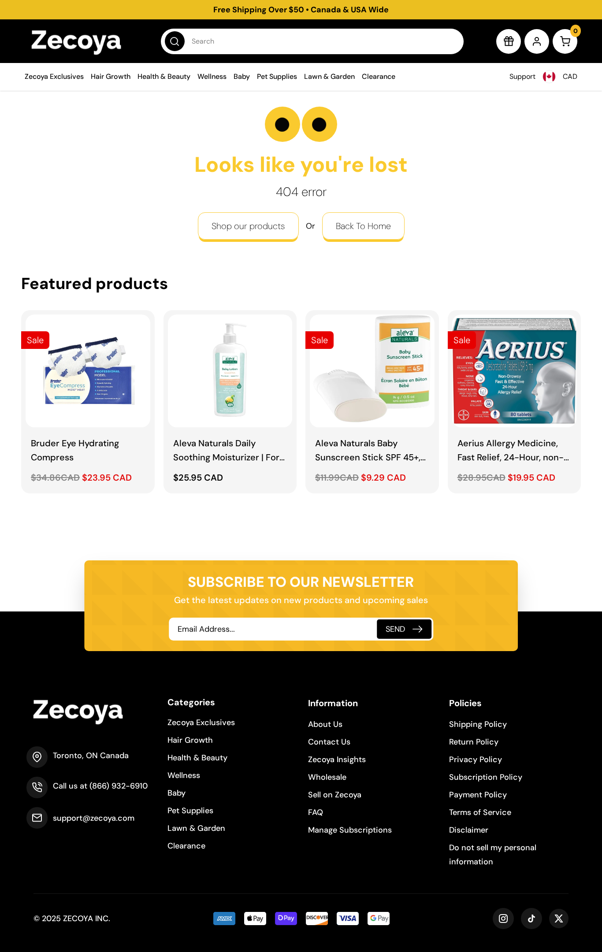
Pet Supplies (277, 76)
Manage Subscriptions (350, 830)
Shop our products (248, 226)
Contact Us (329, 742)
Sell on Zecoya (334, 794)
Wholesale (327, 777)
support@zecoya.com (93, 818)
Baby (242, 76)
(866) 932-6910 (118, 786)
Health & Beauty (163, 76)
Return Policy (473, 742)
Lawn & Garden (329, 76)
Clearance (378, 76)
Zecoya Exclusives (54, 76)
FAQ (315, 812)
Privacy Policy (475, 759)
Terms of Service (480, 812)
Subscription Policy (485, 777)
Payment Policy (478, 794)
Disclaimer (468, 830)
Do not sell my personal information (492, 854)
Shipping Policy (478, 724)
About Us (325, 724)
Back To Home (363, 226)
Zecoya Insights (337, 759)
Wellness (212, 76)
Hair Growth (110, 76)
